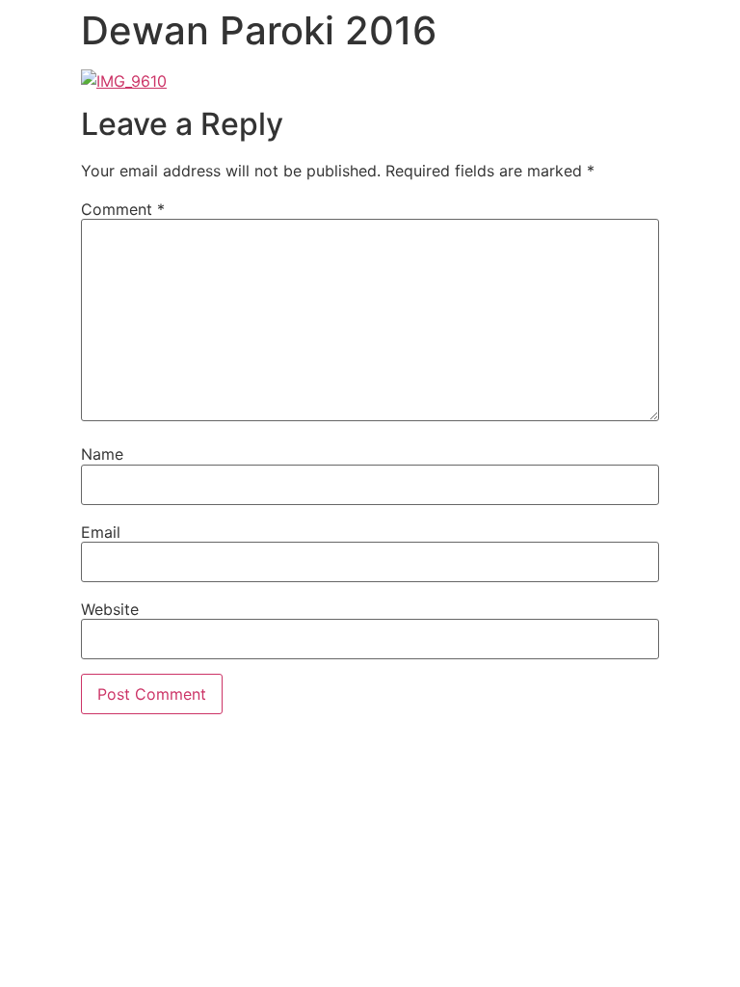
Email (100, 532)
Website (110, 609)
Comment (123, 209)
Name (102, 454)
